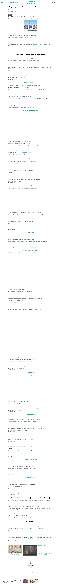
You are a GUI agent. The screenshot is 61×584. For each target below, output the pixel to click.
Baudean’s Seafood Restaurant (30, 250)
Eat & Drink (10, 2)
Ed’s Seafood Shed (30, 477)
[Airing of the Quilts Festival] (30, 25)
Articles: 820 (30, 567)
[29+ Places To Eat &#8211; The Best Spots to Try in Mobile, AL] (45, 549)
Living (17, 2)
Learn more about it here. (33, 433)
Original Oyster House (30, 185)
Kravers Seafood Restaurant (30, 307)
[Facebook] (52, 2)
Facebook (31, 537)
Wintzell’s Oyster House (30, 82)
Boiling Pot (30, 159)
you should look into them (14, 540)
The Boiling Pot (13, 168)
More (21, 2)
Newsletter (3, 2)
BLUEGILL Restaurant (30, 232)
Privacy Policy (5, 582)
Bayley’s (9, 502)
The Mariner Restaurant (30, 459)
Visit (14, 2)
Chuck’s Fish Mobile (30, 437)
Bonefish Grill (30, 372)
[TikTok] (58, 2)
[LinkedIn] (56, 2)
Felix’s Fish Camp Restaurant (30, 110)
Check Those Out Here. (33, 247)
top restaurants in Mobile (37, 44)
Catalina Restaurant (30, 414)
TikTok (34, 537)
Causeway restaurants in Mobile (25, 152)
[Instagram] (54, 2)
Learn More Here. (29, 517)
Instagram (39, 537)
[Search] (59, 2)
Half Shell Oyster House (30, 58)
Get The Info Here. (31, 107)
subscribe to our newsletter (29, 48)
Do (6, 2)
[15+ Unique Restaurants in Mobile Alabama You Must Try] (30, 550)
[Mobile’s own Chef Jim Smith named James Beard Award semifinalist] (15, 549)
